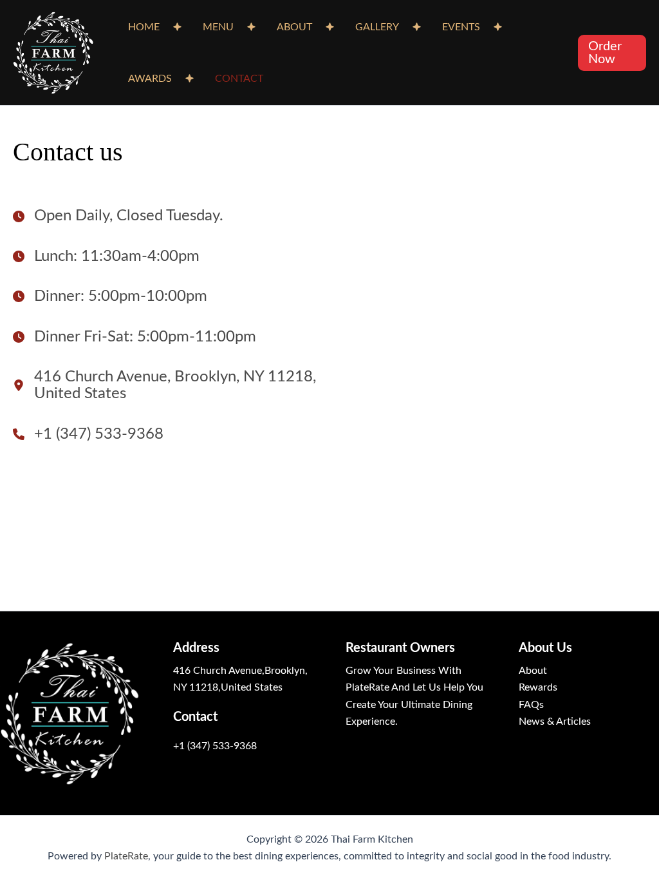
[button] (612, 53)
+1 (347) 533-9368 (215, 746)
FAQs (531, 705)
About (533, 670)
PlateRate (126, 856)
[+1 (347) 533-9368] (88, 434)
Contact (239, 78)
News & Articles (555, 721)
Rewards (538, 687)
